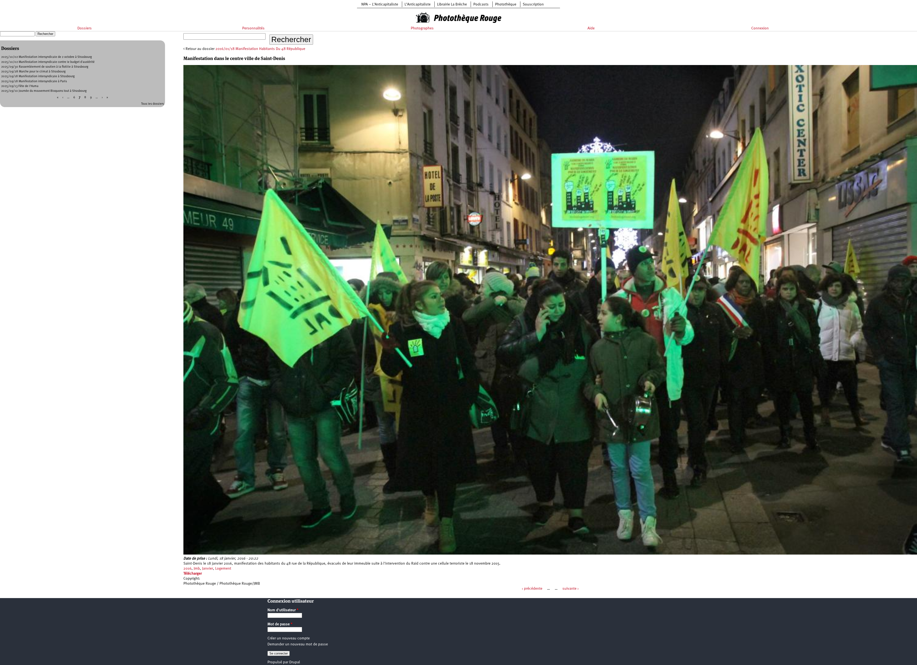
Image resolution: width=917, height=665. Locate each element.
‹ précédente (532, 589)
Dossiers (84, 28)
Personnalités (253, 28)
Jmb (197, 569)
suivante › (570, 589)
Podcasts (481, 4)
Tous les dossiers (152, 103)
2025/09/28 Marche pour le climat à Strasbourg (33, 71)
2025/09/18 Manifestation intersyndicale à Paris (34, 81)
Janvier (207, 569)
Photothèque (505, 4)
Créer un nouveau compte (288, 638)
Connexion (760, 28)
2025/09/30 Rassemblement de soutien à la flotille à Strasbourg (44, 66)
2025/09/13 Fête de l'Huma (19, 86)
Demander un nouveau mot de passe (297, 644)
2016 (187, 569)
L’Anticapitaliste (418, 4)
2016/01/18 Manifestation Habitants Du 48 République (260, 49)
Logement (223, 569)
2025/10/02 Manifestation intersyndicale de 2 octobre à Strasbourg (46, 57)
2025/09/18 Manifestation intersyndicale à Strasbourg (38, 76)
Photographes (422, 28)
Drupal (294, 662)
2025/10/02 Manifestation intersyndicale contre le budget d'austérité (48, 62)
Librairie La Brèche (452, 4)
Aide (591, 28)
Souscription (533, 4)
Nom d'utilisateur (283, 610)
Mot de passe (280, 624)
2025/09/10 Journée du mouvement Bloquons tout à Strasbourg (44, 91)
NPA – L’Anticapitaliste (379, 4)
